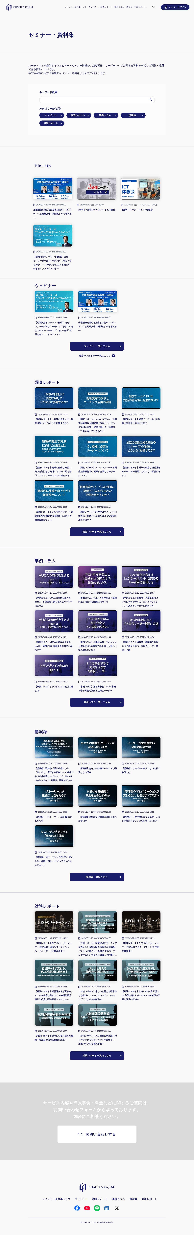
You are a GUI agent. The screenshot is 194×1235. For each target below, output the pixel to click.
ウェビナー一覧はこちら (97, 346)
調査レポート (106, 7)
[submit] (151, 99)
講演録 (130, 7)
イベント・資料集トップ (75, 7)
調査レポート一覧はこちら (97, 531)
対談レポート (140, 7)
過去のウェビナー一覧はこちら (95, 355)
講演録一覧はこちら (97, 877)
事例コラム (119, 7)
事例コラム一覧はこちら (97, 702)
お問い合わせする (101, 1134)
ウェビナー (94, 7)
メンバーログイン (177, 7)
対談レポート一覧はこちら (97, 1055)
